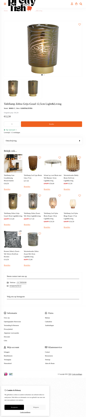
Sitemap (47, 360)
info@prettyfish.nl (15, 286)
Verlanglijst (7, 360)
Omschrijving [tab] (11, 141)
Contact (47, 352)
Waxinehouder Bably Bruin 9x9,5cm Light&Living (71, 178)
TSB (69, 374)
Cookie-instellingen (77, 374)
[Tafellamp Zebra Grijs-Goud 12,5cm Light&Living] (43, 76)
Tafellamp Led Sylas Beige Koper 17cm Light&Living (71, 216)
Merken (47, 318)
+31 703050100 (21, 282)
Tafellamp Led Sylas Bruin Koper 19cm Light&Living (51, 216)
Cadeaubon (48, 322)
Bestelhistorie (8, 356)
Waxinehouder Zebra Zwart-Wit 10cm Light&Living (31, 254)
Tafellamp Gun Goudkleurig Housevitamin (9, 178)
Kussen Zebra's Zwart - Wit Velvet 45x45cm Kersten (12, 254)
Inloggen (7, 352)
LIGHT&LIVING (26, 108)
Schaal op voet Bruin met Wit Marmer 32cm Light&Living (52, 178)
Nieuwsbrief (8, 363)
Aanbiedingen (49, 325)
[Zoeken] (81, 4)
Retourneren (49, 356)
